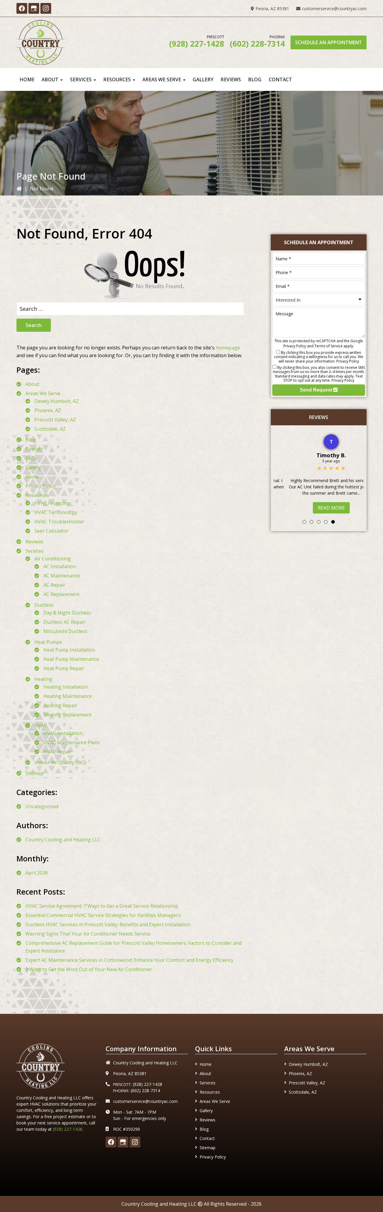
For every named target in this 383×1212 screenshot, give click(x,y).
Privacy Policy (40, 486)
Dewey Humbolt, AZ (56, 401)
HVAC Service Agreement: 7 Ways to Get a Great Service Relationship (101, 906)
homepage (228, 347)
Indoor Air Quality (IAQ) (60, 762)
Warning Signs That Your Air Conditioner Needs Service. (88, 933)
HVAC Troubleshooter (59, 521)
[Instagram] (45, 8)
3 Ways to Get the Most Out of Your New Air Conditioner (88, 969)
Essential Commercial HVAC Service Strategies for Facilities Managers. (103, 915)
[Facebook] (21, 8)
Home (32, 476)
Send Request (316, 389)
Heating (43, 679)
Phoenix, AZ (47, 410)
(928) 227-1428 (196, 43)
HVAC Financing (52, 503)
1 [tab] (304, 522)
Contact (34, 449)
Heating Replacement (67, 714)
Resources (37, 495)
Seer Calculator (51, 531)
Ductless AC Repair (64, 622)
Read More (318, 508)
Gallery (33, 467)
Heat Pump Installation (69, 649)
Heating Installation (65, 687)
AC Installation (59, 566)
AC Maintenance (61, 575)
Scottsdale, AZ (50, 429)
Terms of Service (328, 346)
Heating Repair (60, 705)
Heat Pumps (48, 642)
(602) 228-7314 (257, 43)
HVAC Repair (57, 751)
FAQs (31, 458)
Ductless (44, 605)
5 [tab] (333, 522)
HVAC (40, 725)
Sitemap (34, 773)
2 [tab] (311, 522)
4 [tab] (326, 522)
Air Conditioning (52, 558)
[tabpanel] (318, 472)
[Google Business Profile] (33, 8)
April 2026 (36, 872)
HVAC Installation (63, 733)
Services (34, 551)
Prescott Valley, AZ (55, 419)
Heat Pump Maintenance (71, 659)
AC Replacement (61, 594)
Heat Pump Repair (63, 668)
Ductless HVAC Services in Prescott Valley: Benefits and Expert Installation (107, 924)
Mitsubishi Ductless (65, 631)
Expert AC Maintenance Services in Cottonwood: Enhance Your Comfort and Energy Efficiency (129, 960)
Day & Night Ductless (67, 612)
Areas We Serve (42, 393)
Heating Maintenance (67, 696)
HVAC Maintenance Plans (71, 742)
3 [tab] (318, 522)
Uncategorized (41, 806)
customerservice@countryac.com (334, 8)
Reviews (34, 541)
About (32, 384)
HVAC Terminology (55, 512)
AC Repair (54, 585)
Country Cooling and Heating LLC (63, 839)
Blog (30, 439)
